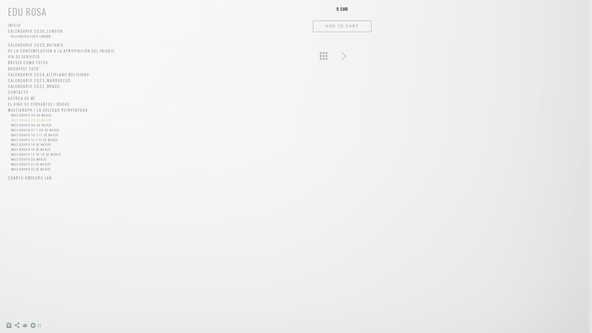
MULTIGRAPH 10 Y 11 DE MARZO (35, 135)
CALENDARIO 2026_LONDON (35, 31)
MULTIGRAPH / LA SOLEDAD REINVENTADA (48, 110)
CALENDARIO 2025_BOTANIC (36, 44)
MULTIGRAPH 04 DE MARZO (31, 115)
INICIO (14, 25)
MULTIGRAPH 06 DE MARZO (31, 125)
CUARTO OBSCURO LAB (30, 177)
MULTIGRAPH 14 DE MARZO (31, 144)
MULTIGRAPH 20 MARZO (29, 159)
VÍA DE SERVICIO (24, 56)
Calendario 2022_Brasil (34, 86)
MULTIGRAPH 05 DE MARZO (31, 120)
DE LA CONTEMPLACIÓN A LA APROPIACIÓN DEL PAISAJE (61, 50)
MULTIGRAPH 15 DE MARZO (31, 149)
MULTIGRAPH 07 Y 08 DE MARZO (35, 130)
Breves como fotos (28, 62)
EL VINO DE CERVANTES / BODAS (38, 104)
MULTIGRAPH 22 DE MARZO (31, 169)
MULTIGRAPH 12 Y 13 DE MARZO (34, 140)
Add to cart (342, 26)
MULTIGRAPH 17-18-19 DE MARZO (36, 154)
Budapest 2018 (23, 68)
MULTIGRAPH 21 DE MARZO (31, 164)
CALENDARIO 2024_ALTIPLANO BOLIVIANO (48, 74)
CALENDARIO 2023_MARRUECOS (39, 80)
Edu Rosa (27, 11)
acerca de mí (21, 98)
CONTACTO (18, 92)
